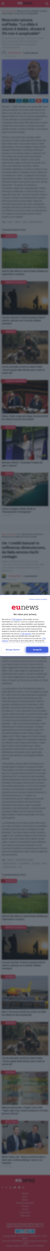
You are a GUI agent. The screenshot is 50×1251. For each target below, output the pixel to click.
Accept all (37, 650)
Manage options (13, 650)
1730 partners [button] (16, 619)
